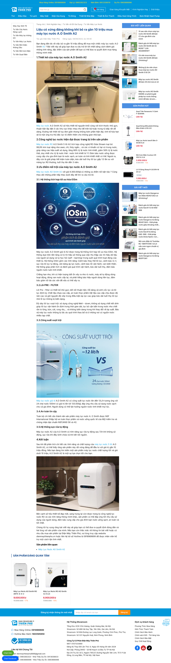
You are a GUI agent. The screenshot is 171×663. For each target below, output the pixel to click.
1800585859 (38, 634)
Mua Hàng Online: (46, 2)
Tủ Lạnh (33, 16)
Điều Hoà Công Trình (127, 16)
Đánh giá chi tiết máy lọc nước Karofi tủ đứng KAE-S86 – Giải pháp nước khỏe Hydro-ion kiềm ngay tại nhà (149, 234)
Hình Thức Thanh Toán (144, 629)
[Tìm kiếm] (85, 9)
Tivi (13, 16)
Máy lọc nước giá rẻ (45, 400)
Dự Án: (117, 2)
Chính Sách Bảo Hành (143, 632)
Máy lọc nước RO (44, 144)
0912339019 (105, 2)
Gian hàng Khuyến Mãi (120, 9)
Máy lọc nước (42, 125)
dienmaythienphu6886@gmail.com (31, 654)
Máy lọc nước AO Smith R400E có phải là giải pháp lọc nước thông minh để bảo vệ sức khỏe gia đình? (148, 96)
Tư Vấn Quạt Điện (20, 54)
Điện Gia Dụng (58, 16)
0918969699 (60, 2)
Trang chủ (40, 24)
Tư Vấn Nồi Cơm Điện (21, 51)
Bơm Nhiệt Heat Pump (150, 16)
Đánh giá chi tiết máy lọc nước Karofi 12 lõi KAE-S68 (149, 207)
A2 (43, 46)
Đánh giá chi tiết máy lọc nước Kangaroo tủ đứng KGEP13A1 (149, 255)
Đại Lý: (72, 2)
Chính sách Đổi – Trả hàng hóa (147, 635)
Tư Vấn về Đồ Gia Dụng (72, 24)
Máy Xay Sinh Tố (20, 26)
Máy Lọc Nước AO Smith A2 (51, 549)
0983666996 (126, 2)
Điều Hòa (22, 16)
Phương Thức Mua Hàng (145, 626)
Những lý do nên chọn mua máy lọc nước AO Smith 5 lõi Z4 (148, 69)
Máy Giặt (44, 16)
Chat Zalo (8, 653)
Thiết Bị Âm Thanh (106, 16)
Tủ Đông (72, 16)
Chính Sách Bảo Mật (143, 638)
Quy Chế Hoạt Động (143, 641)
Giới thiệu (155, 9)
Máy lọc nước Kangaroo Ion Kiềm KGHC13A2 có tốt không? (149, 195)
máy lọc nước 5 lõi (103, 444)
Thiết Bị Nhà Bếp (86, 16)
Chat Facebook (10, 658)
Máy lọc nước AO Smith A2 (49, 172)
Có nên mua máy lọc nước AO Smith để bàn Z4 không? (148, 57)
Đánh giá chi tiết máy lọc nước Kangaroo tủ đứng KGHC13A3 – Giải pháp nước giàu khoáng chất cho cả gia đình (149, 222)
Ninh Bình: (95, 2)
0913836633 (52, 657)
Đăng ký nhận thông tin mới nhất (56, 612)
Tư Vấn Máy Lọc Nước (22, 41)
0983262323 (81, 2)
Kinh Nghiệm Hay (140, 9)
